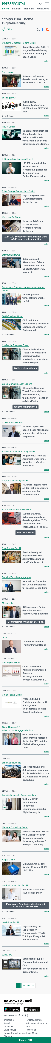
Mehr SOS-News (25, 532)
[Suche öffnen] (40, 4)
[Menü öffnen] (47, 4)
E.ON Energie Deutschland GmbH (18, 191)
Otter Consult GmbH (11, 255)
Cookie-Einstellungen (14, 1033)
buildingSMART (10, 98)
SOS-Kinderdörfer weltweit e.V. (17, 509)
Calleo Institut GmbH (12, 695)
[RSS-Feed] (47, 29)
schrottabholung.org (11, 763)
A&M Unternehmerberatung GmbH (18, 451)
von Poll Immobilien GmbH (15, 885)
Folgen (22, 1040)
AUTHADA (7, 72)
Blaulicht (16, 9)
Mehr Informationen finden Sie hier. (26, 622)
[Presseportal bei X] (22, 1016)
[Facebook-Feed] (43, 29)
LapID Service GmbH (12, 422)
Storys (5, 9)
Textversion (30, 1030)
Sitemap (8, 1036)
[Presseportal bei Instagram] (26, 1015)
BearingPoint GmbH (11, 662)
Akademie (8, 1026)
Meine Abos (43, 9)
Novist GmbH (8, 127)
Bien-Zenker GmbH (11, 548)
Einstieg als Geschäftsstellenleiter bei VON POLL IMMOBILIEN (25, 905)
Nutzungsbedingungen (36, 1023)
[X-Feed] (38, 29)
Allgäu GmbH (8, 860)
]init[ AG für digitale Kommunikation (19, 795)
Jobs (27, 1026)
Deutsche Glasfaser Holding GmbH (19, 43)
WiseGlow (7, 955)
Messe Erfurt (8, 603)
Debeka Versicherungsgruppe (16, 577)
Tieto (4, 637)
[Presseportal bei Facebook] (18, 1016)
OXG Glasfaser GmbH (12, 316)
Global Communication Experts (17, 384)
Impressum (9, 1020)
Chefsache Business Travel (15, 345)
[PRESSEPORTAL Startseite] (14, 4)
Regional (29, 9)
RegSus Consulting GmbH (15, 480)
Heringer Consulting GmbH (15, 827)
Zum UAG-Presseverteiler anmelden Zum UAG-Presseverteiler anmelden (25, 238)
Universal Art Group (11, 217)
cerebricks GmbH (10, 922)
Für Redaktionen (33, 1020)
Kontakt (7, 1023)
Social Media (31, 1033)
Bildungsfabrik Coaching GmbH (17, 159)
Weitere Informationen (25, 368)
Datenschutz (10, 1030)
